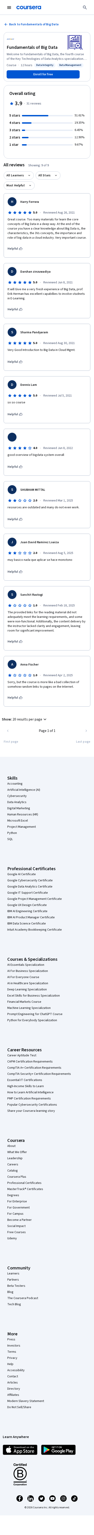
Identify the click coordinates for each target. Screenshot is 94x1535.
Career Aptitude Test (21, 1055)
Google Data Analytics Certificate (29, 886)
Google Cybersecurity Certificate (30, 880)
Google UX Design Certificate (27, 905)
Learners (13, 1273)
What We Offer (17, 1152)
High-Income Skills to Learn (25, 1086)
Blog (10, 1292)
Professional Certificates (24, 1183)
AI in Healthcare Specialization (27, 983)
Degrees (13, 1195)
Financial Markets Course (24, 1002)
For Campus (15, 1213)
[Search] (84, 7)
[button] (25, 719)
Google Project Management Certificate (34, 899)
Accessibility (16, 1370)
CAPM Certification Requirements (30, 1061)
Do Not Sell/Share (19, 1407)
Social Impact (16, 1226)
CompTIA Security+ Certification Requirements (39, 1074)
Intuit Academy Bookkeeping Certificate (34, 929)
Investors (13, 1345)
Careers (12, 1164)
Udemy (12, 1238)
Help (10, 1364)
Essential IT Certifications (24, 1080)
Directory (13, 1388)
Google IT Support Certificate (27, 892)
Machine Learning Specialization (29, 1008)
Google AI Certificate (21, 874)
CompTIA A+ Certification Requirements (34, 1067)
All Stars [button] (44, 175)
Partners (13, 1279)
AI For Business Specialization (27, 971)
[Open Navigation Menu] (9, 7)
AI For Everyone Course (23, 977)
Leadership (15, 1158)
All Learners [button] (15, 175)
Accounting (15, 783)
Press (11, 1339)
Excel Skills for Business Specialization (33, 995)
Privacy (12, 1358)
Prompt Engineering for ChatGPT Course (35, 1014)
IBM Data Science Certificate (26, 923)
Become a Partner (19, 1220)
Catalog (12, 1170)
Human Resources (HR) (22, 814)
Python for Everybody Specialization (32, 1020)
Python (12, 833)
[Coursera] (28, 7)
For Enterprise (17, 1201)
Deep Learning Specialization (27, 989)
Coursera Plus (16, 1177)
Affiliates (13, 1395)
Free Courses (16, 1232)
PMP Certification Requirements (29, 1098)
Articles (12, 1382)
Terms (11, 1352)
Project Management (21, 827)
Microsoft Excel (17, 820)
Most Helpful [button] (15, 185)
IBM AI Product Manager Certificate (31, 917)
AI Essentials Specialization (25, 965)
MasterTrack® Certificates (25, 1189)
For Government (18, 1207)
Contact (12, 1376)
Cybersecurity (17, 796)
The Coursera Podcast (22, 1298)
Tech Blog (14, 1304)
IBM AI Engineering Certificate (27, 911)
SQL (10, 839)
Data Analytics (16, 802)
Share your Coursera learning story (31, 1111)
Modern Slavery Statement (25, 1401)
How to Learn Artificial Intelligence (30, 1092)
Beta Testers (16, 1286)
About (11, 1146)
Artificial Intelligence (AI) (23, 790)
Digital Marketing (18, 808)
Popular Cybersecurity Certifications (32, 1104)
